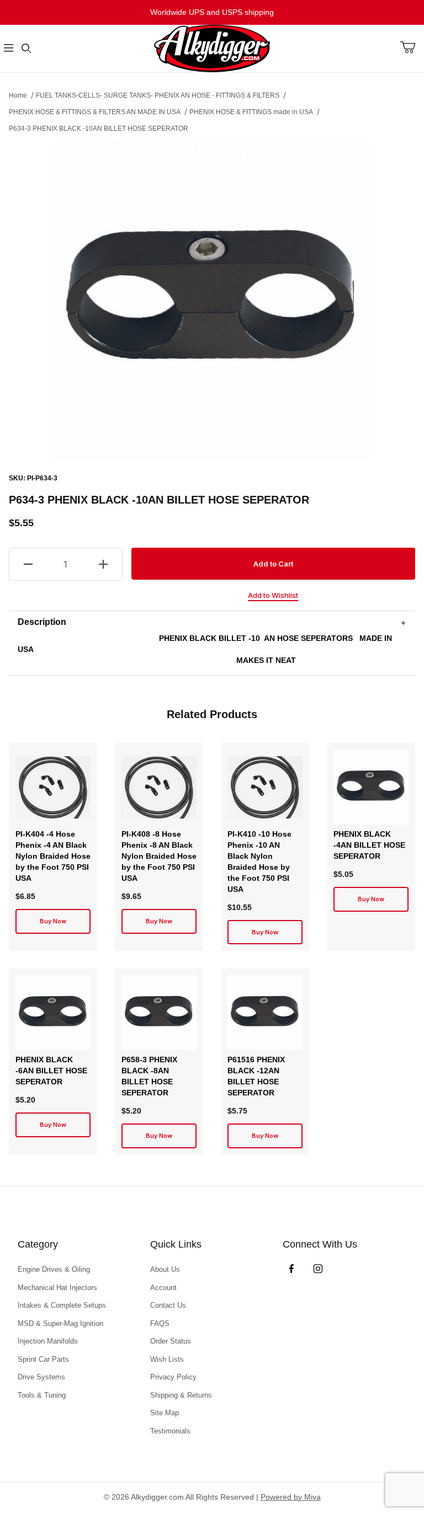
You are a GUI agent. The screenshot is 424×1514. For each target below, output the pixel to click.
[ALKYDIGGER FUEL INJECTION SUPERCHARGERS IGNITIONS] (212, 48)
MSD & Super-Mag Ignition (60, 1323)
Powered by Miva (291, 1496)
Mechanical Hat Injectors (57, 1287)
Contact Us (168, 1305)
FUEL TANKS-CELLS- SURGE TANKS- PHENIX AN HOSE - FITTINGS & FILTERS (157, 95)
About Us (165, 1269)
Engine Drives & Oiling (54, 1269)
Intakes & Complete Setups (62, 1305)
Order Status (170, 1341)
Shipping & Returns (181, 1395)
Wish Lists (167, 1359)
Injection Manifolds (48, 1341)
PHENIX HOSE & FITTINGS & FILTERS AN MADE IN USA (95, 112)
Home (18, 95)
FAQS (159, 1323)
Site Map (164, 1413)
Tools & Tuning (42, 1395)
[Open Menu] (9, 49)
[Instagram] (318, 1268)
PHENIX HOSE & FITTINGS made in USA (251, 112)
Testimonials (170, 1431)
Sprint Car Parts (43, 1359)
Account (163, 1287)
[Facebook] (291, 1268)
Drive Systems (41, 1377)
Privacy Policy (173, 1377)
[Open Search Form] (26, 49)
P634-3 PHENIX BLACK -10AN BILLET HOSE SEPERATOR (98, 128)
